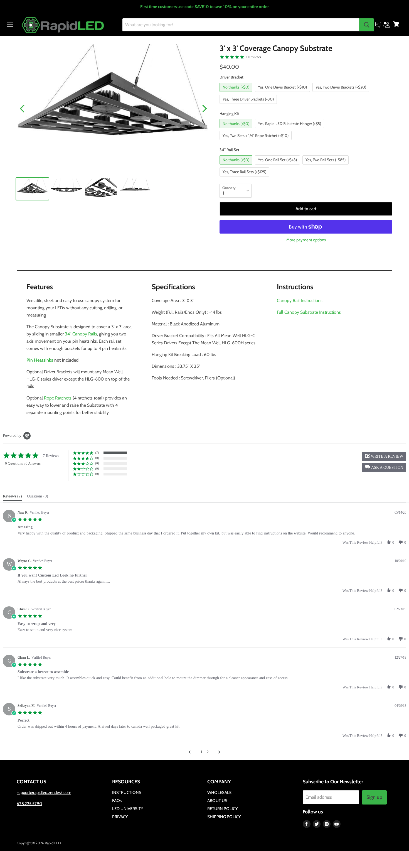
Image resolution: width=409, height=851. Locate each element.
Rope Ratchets (58, 398)
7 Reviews (253, 57)
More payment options (306, 240)
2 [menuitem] (208, 752)
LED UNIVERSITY (127, 808)
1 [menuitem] (202, 752)
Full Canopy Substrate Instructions (309, 312)
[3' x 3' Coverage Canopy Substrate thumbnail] (32, 189)
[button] (384, 467)
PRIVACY (120, 816)
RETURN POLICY (222, 808)
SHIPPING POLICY (224, 816)
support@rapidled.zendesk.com (44, 792)
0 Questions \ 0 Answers (23, 463)
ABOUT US (217, 800)
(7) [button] (97, 452)
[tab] (12, 497)
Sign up (374, 797)
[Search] (366, 24)
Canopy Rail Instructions (299, 300)
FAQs (117, 800)
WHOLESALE (219, 792)
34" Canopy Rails (81, 334)
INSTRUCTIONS (126, 792)
